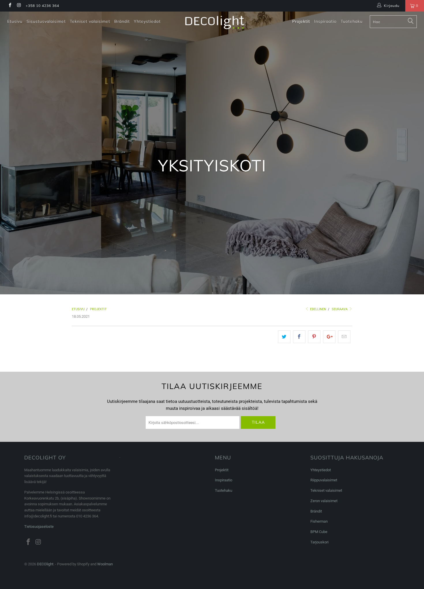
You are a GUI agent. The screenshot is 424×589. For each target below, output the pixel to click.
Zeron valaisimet (323, 501)
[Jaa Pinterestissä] (314, 336)
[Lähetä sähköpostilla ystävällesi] (344, 336)
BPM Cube (318, 532)
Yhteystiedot (147, 21)
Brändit (122, 21)
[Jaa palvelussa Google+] (329, 336)
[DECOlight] (215, 22)
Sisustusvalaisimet (46, 21)
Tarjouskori (319, 542)
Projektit (301, 21)
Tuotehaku (352, 21)
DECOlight (45, 564)
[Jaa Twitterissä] (284, 336)
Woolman (105, 564)
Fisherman (319, 521)
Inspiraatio (325, 21)
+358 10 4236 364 (42, 5)
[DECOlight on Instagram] (18, 6)
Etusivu (14, 21)
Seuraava (340, 309)
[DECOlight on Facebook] (9, 6)
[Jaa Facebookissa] (299, 336)
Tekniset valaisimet (90, 21)
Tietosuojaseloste (39, 526)
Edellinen (317, 309)
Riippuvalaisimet (323, 480)
